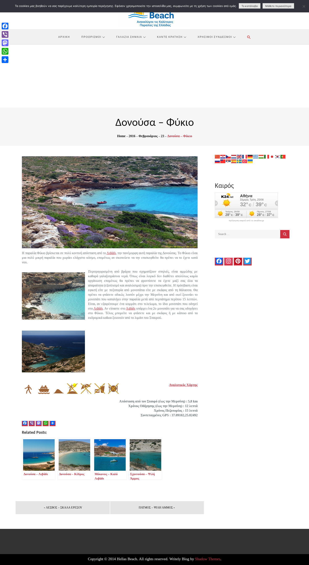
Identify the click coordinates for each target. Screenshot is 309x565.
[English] (239, 156)
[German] (250, 156)
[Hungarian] (261, 156)
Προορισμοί (91, 36)
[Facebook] (5, 26)
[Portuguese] (283, 156)
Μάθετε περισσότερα (278, 6)
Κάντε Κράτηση (170, 36)
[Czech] (228, 156)
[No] (304, 6)
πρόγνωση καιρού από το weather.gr (246, 220)
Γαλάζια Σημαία (129, 36)
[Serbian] (228, 161)
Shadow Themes (207, 559)
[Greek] (256, 156)
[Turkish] (245, 161)
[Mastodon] (5, 43)
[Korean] (277, 156)
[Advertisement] (154, 76)
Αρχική (64, 36)
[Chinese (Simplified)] (217, 156)
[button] (249, 37)
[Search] (284, 234)
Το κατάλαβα (250, 6)
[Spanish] (234, 161)
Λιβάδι (111, 253)
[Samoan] (223, 161)
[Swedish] (239, 161)
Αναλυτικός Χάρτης (183, 385)
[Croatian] (223, 156)
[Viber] (5, 34)
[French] (245, 156)
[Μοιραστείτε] (5, 59)
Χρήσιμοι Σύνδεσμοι (215, 36)
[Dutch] (234, 156)
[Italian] (266, 156)
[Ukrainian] (250, 161)
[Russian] (217, 161)
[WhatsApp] (5, 51)
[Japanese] (272, 156)
